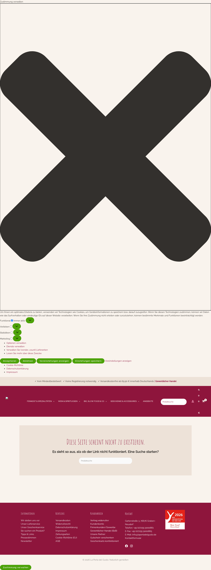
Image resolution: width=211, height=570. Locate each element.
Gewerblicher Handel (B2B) (103, 531)
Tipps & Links (27, 534)
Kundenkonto (97, 524)
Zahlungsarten (63, 534)
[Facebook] (126, 546)
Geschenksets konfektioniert (104, 541)
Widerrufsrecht (63, 524)
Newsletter (26, 541)
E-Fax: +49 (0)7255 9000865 (138, 531)
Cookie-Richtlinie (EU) (66, 537)
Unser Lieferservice (30, 524)
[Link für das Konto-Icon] (192, 401)
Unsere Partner (97, 534)
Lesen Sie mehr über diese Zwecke (24, 353)
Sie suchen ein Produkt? (33, 531)
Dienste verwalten (15, 346)
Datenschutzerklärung (17, 368)
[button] (105, 156)
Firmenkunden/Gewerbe (102, 527)
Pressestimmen (28, 537)
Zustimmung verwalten (15, 567)
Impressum (12, 372)
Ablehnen (28, 361)
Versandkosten (63, 520)
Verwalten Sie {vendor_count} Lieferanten (27, 350)
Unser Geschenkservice (32, 527)
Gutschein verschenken (102, 537)
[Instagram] (131, 546)
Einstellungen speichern (88, 361)
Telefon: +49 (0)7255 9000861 (139, 527)
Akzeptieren (9, 361)
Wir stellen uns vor (30, 520)
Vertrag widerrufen (99, 520)
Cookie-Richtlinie (14, 365)
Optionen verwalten (16, 343)
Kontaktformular (133, 538)
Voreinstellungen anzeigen (54, 361)
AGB (58, 541)
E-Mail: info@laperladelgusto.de (140, 534)
